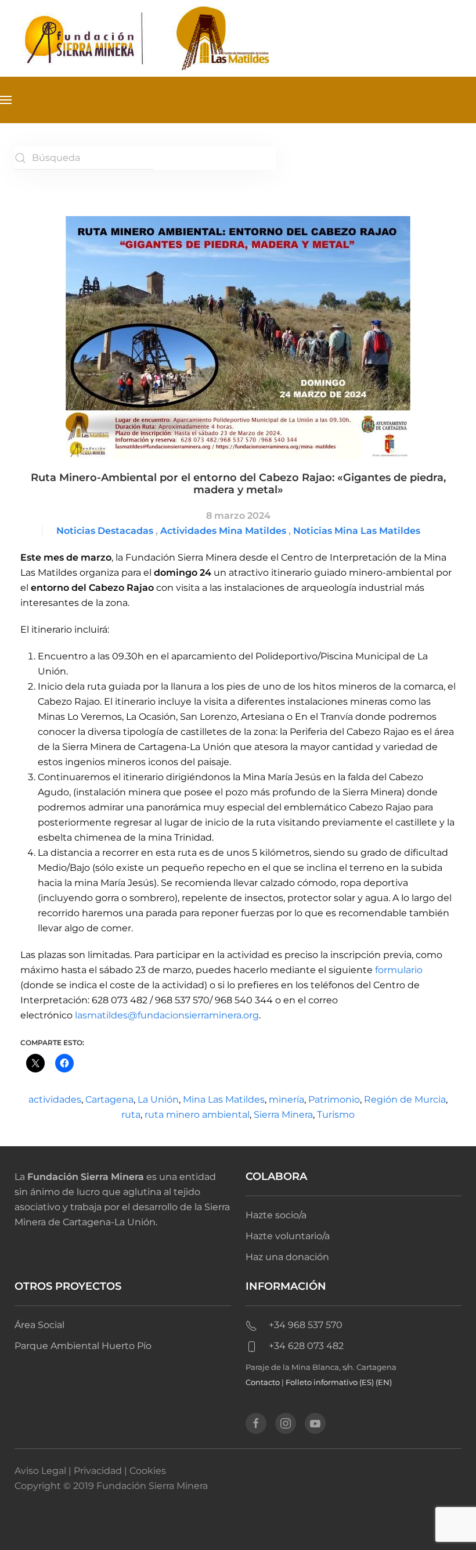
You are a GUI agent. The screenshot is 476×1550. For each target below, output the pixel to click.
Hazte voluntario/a (288, 1236)
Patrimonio (334, 1099)
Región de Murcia (405, 1099)
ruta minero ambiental (197, 1114)
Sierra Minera (283, 1114)
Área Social (39, 1324)
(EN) (384, 1382)
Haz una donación (287, 1256)
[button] (6, 100)
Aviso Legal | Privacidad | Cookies (90, 1470)
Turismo (336, 1114)
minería (286, 1099)
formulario (399, 969)
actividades (54, 1099)
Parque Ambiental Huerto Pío (83, 1345)
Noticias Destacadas (104, 530)
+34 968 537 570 (305, 1324)
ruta (130, 1114)
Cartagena (109, 1099)
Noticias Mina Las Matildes (356, 530)
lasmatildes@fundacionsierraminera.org (167, 1015)
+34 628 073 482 (306, 1345)
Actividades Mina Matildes (223, 530)
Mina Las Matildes (224, 1099)
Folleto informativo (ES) (331, 1382)
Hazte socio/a (276, 1215)
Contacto (263, 1382)
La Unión (158, 1099)
